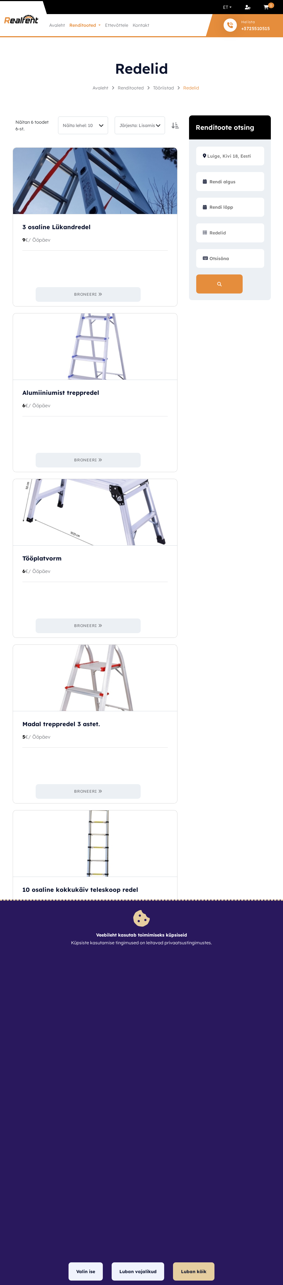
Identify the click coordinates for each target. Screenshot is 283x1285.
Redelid (191, 88)
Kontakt (141, 25)
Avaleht (57, 25)
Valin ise (85, 1271)
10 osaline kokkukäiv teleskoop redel (80, 889)
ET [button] (225, 7)
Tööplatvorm (42, 558)
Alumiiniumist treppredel (60, 392)
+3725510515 (255, 28)
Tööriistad (164, 88)
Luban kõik (193, 1271)
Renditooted (131, 88)
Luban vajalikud (137, 1271)
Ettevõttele (116, 25)
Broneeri (85, 294)
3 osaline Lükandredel (56, 227)
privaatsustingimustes (187, 942)
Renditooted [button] (83, 25)
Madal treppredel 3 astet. (61, 724)
